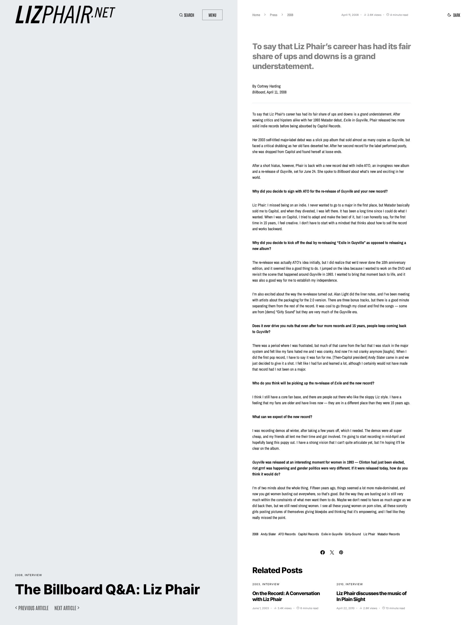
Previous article (33, 607)
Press (273, 15)
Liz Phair (369, 534)
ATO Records (287, 534)
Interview (33, 575)
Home (256, 15)
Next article (65, 607)
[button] (186, 15)
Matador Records (389, 534)
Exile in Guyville (331, 534)
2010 (340, 584)
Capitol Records (308, 534)
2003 (256, 584)
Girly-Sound (353, 534)
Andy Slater (268, 534)
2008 (19, 575)
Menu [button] (212, 14)
